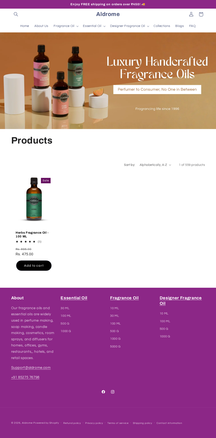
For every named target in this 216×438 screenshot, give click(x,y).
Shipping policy (142, 423)
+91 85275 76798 (25, 377)
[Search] (16, 14)
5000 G (115, 346)
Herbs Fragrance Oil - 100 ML (32, 234)
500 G (65, 323)
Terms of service (118, 423)
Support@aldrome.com (31, 368)
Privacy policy (94, 423)
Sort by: (129, 164)
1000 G (66, 331)
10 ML (114, 308)
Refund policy (72, 423)
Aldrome (27, 423)
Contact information (169, 423)
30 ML (65, 308)
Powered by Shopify (46, 423)
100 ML (66, 315)
